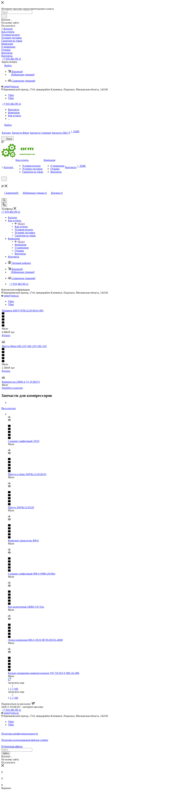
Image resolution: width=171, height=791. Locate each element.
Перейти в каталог (12, 387)
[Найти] (4, 16)
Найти (6, 753)
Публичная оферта (12, 746)
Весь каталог (8, 408)
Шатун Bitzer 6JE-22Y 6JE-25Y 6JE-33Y (24, 346)
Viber (11, 95)
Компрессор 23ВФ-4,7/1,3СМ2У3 (21, 381)
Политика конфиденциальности (19, 733)
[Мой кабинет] (2, 183)
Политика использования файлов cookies (24, 740)
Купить (6, 335)
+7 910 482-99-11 (11, 58)
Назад (21, 223)
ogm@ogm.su (11, 86)
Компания (20, 244)
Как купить (21, 226)
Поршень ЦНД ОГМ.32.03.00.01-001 (23, 310)
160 (16, 688)
